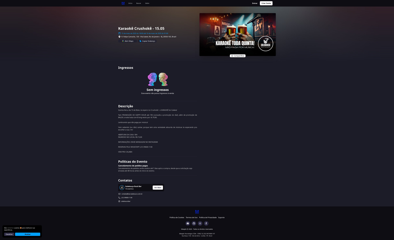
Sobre (147, 3)
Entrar (254, 3)
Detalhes (9, 234)
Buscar (138, 3)
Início (130, 3)
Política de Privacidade (208, 217)
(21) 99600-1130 (126, 198)
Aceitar (28, 234)
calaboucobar (125, 201)
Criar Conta (266, 3)
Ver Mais (157, 187)
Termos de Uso (192, 217)
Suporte (221, 217)
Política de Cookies (177, 217)
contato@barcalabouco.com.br (132, 194)
